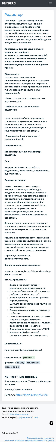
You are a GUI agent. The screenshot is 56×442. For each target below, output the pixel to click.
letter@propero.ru (19, 414)
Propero (9, 3)
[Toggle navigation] (50, 3)
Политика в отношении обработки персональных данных (29, 441)
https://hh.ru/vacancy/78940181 (32, 394)
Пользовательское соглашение (40, 438)
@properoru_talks (28, 417)
